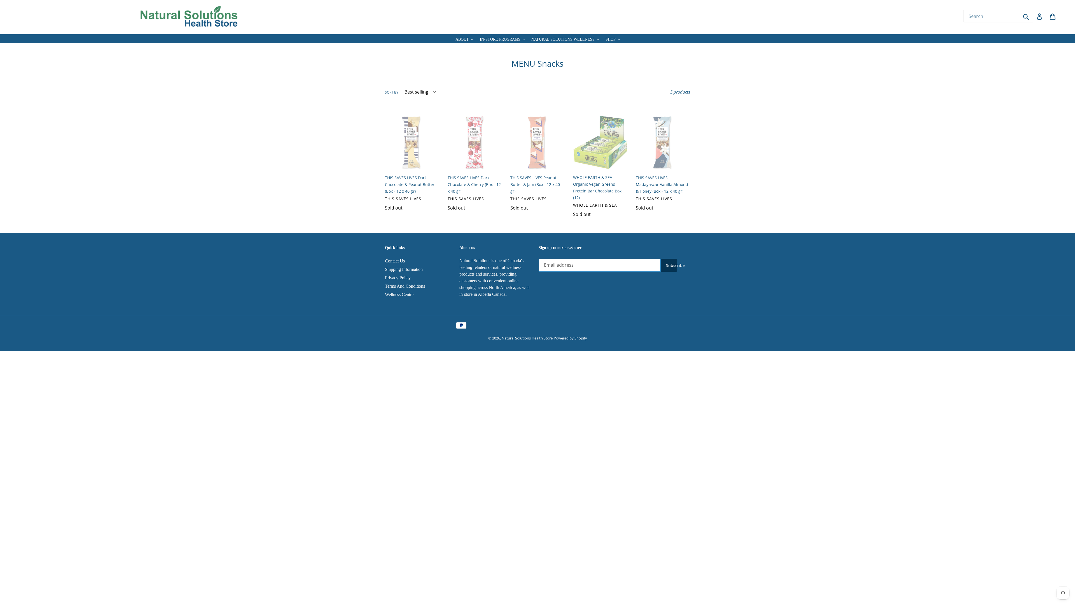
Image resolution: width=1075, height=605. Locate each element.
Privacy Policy (398, 277)
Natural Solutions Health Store (527, 338)
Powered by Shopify (570, 338)
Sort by (391, 92)
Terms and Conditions (405, 286)
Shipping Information (404, 269)
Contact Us (395, 261)
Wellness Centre (399, 294)
